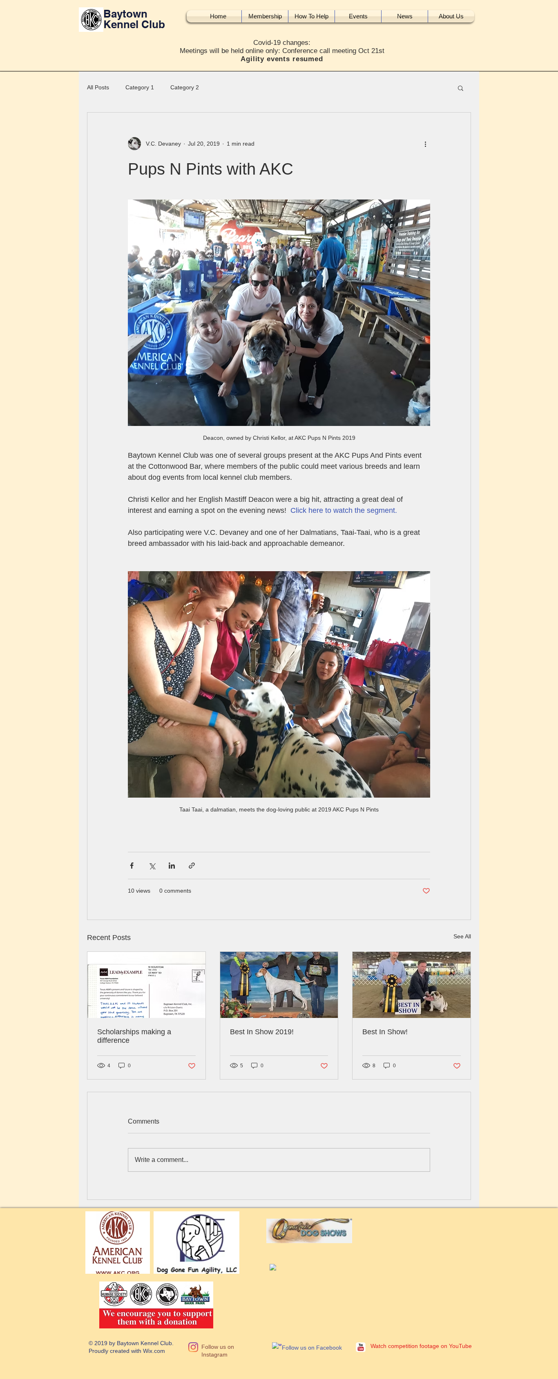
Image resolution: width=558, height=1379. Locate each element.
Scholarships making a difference (134, 1036)
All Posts (98, 87)
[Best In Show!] (412, 985)
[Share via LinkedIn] (172, 865)
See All (462, 936)
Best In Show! (385, 1032)
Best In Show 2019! (262, 1032)
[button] (460, 87)
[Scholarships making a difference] (146, 985)
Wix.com (154, 1351)
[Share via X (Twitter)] (152, 865)
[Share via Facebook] (132, 865)
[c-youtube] (361, 1347)
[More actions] (425, 144)
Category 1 (139, 87)
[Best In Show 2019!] (279, 985)
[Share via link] (192, 865)
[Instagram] (193, 1347)
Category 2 (184, 87)
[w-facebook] (277, 1347)
